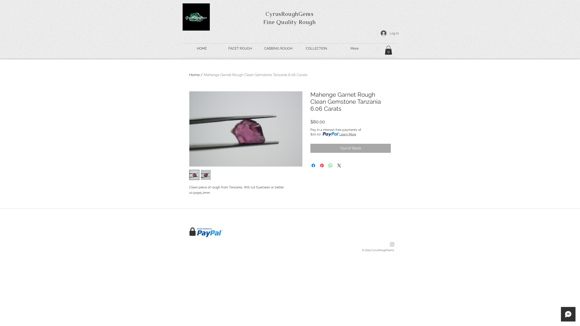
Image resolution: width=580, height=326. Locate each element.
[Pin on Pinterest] (322, 165)
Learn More (347, 134)
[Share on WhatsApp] (330, 165)
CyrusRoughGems (290, 13)
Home (194, 75)
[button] (388, 50)
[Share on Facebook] (313, 165)
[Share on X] (339, 165)
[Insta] (392, 244)
